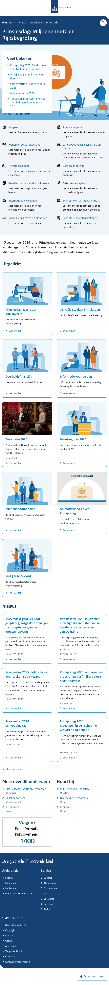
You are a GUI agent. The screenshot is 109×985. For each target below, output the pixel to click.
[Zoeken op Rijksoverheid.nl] (103, 22)
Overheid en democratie (44, 22)
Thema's (21, 22)
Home (8, 22)
